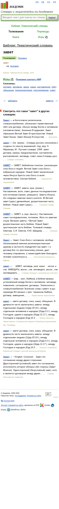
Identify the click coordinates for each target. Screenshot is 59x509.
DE (43, 2)
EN (37, 2)
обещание (8, 90)
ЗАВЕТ (7, 165)
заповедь (17, 87)
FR (54, 2)
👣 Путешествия (7, 401)
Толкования (15, 31)
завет (6, 142)
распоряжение (41, 90)
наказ (33, 87)
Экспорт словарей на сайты (12, 405)
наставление (43, 87)
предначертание (23, 90)
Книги (16, 37)
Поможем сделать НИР (28, 79)
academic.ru (12, 5)
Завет (6, 120)
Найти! (52, 17)
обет (54, 87)
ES (48, 2)
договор (14, 66)
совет (53, 90)
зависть (49, 100)
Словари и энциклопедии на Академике (27, 11)
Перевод (22, 58)
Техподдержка (20, 396)
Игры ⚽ (43, 37)
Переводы (43, 31)
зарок (26, 87)
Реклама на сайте (34, 396)
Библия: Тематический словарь (29, 26)
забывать (12, 100)
